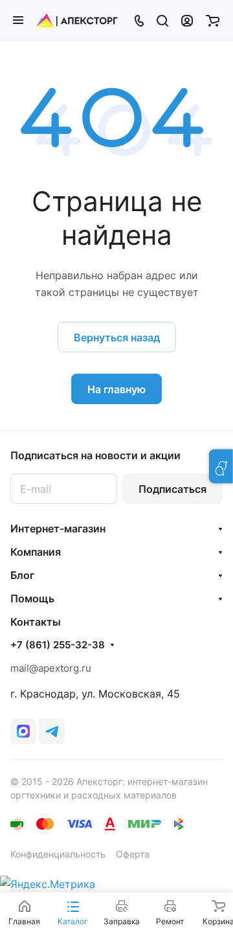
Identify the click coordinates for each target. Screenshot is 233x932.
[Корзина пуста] (212, 20)
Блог (22, 575)
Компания (35, 551)
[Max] (23, 731)
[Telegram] (52, 731)
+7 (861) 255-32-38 (57, 645)
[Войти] (187, 20)
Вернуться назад (117, 337)
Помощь (32, 598)
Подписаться (172, 489)
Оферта (133, 853)
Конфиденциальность (57, 853)
